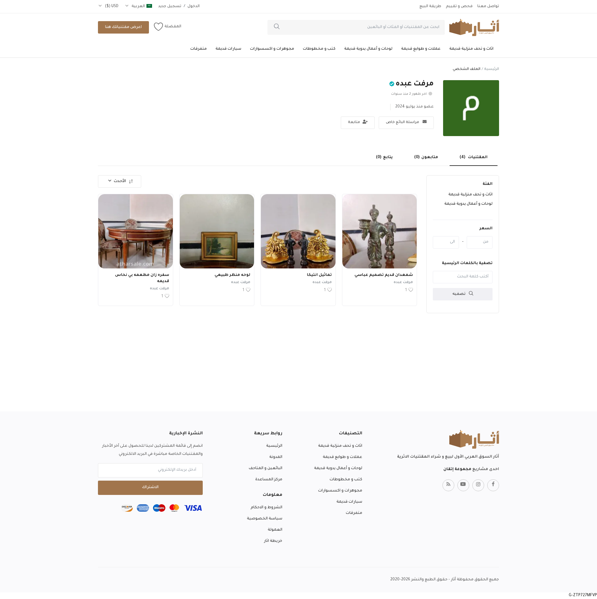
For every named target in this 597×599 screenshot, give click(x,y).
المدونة (275, 457)
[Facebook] (493, 485)
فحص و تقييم (459, 6)
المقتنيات (474, 157)
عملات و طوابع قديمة (421, 49)
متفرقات (198, 49)
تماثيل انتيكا (319, 275)
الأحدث (120, 181)
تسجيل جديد (169, 6)
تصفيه (459, 294)
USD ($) (111, 6)
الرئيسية (491, 69)
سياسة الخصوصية (264, 519)
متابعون (426, 157)
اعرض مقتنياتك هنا (123, 27)
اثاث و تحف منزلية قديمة (471, 49)
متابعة (354, 123)
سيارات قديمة (228, 49)
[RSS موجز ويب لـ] (448, 485)
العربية (138, 6)
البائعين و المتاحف (265, 468)
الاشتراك (150, 487)
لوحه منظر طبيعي (232, 275)
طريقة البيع (430, 6)
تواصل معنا (488, 6)
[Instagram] (478, 485)
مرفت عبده (403, 283)
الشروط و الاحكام (266, 507)
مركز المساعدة (268, 480)
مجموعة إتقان (457, 469)
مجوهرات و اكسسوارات (272, 49)
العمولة (275, 530)
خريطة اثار (273, 541)
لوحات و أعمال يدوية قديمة (368, 49)
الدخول (193, 6)
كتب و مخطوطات (319, 49)
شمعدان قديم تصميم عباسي (383, 275)
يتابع (384, 157)
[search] (277, 27)
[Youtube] (463, 485)
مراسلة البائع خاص (403, 123)
